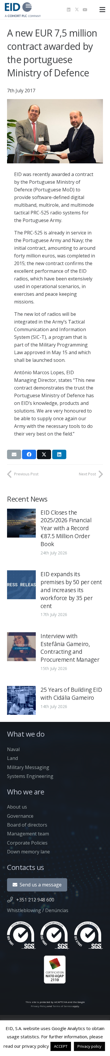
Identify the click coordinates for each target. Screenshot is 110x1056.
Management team (28, 833)
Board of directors (27, 825)
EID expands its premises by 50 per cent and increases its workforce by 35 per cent (71, 590)
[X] (77, 10)
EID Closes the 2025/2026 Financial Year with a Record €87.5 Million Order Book (65, 528)
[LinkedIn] (69, 10)
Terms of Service (62, 1006)
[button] (102, 10)
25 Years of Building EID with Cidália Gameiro (71, 694)
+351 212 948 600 (35, 899)
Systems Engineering (30, 776)
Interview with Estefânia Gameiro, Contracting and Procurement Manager (69, 648)
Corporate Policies (27, 843)
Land (12, 758)
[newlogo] (23, 9)
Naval (13, 749)
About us (17, 807)
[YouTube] (85, 10)
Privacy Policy (39, 1006)
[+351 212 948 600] (11, 899)
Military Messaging (28, 767)
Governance (20, 816)
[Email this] (14, 454)
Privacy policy (89, 1046)
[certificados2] (55, 952)
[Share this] (29, 454)
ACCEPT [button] (60, 1046)
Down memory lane (28, 851)
